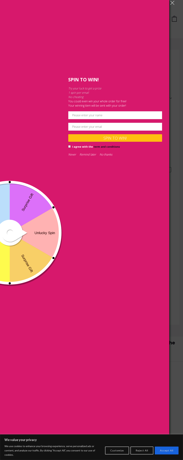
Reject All (142, 450)
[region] (91, 447)
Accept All (166, 450)
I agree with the (96, 146)
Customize (117, 450)
